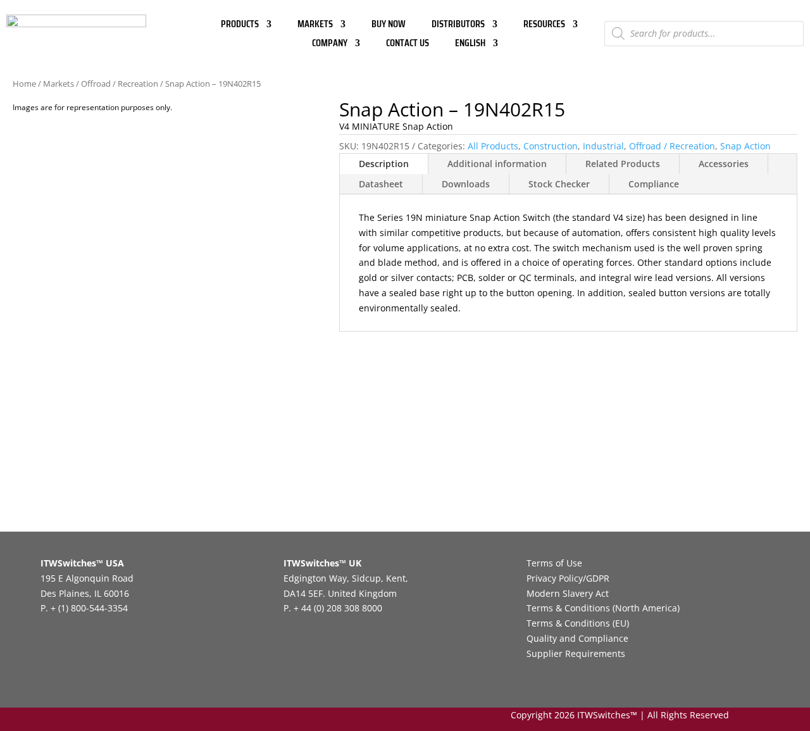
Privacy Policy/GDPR (567, 578)
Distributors (458, 26)
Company (329, 45)
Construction (550, 146)
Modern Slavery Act (567, 593)
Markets (315, 26)
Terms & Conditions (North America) (603, 608)
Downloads (466, 184)
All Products (493, 146)
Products (240, 26)
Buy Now (388, 26)
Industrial (603, 146)
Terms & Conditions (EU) (577, 623)
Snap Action (745, 146)
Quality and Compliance (577, 638)
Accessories (724, 164)
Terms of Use (554, 563)
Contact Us (407, 45)
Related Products (622, 164)
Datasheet (381, 184)
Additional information (497, 164)
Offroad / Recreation (119, 83)
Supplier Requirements (575, 653)
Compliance (653, 184)
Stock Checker (559, 184)
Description (384, 164)
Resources (544, 26)
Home (24, 83)
